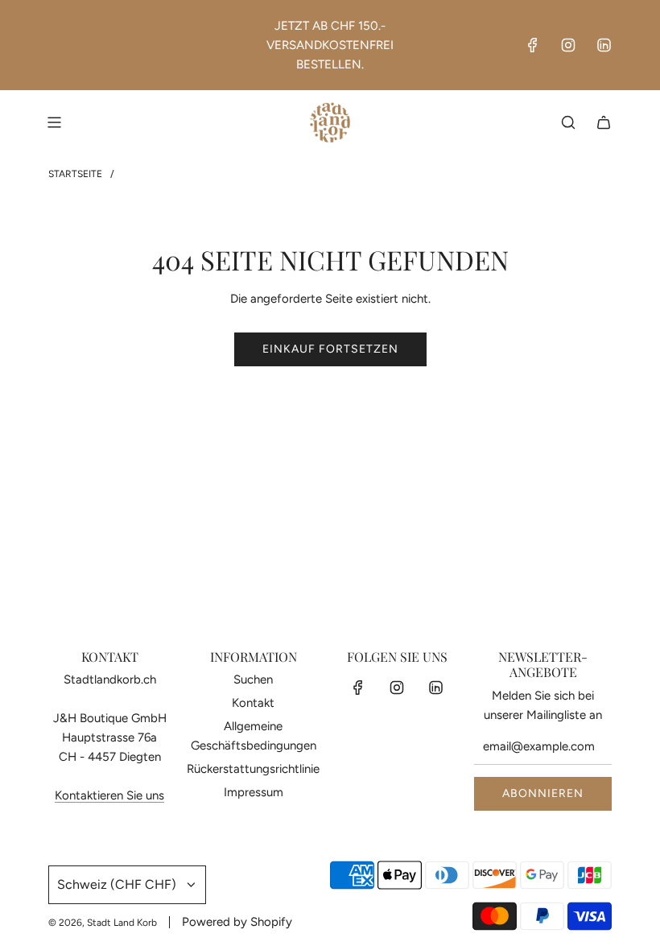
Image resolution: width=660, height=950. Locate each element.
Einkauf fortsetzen (330, 349)
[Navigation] (54, 122)
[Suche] (568, 122)
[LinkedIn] (603, 45)
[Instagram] (568, 45)
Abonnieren (543, 793)
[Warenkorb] (603, 122)
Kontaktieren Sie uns (109, 795)
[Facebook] (533, 45)
